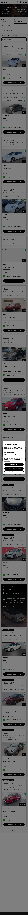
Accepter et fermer (14, 464)
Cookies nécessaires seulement (14, 468)
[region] (14, 457)
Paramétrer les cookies (14, 471)
